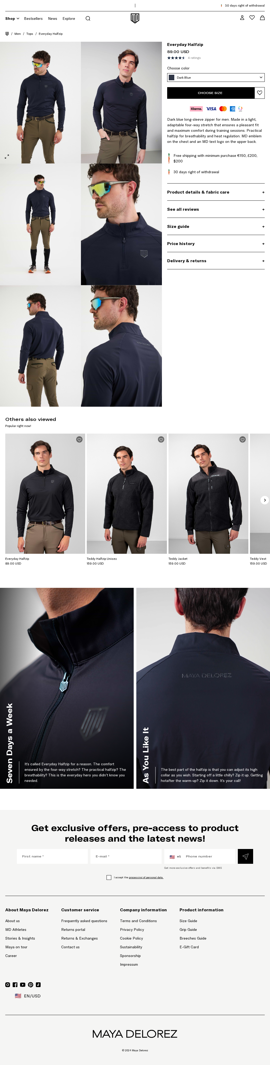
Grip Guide (188, 929)
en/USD (28, 996)
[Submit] (245, 856)
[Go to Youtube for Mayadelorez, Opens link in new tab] (22, 985)
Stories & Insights (20, 938)
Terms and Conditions (138, 920)
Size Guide (188, 920)
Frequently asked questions (84, 920)
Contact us (70, 947)
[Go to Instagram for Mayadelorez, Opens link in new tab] (7, 984)
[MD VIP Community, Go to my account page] (242, 17)
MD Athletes (15, 929)
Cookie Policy (131, 938)
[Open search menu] (88, 18)
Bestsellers (33, 18)
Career (11, 955)
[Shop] (18, 18)
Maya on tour (16, 947)
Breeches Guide (193, 938)
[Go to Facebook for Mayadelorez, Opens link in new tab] (15, 984)
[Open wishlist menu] (252, 17)
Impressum (129, 964)
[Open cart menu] (262, 17)
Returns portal (84, 929)
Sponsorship (130, 955)
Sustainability (131, 947)
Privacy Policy (132, 929)
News (52, 18)
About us (12, 920)
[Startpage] (7, 34)
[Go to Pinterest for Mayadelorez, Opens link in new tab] (30, 984)
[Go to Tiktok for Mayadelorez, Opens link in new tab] (38, 984)
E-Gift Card (189, 947)
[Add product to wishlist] (259, 93)
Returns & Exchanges (79, 938)
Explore (68, 18)
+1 (175, 857)
